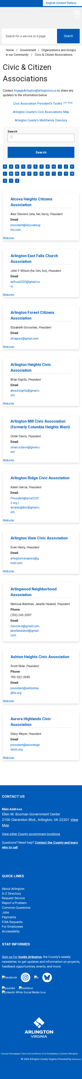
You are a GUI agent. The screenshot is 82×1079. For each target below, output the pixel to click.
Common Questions (16, 908)
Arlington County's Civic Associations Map (41, 112)
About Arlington (13, 889)
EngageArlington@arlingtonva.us (35, 90)
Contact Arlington (68, 1053)
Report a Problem (14, 903)
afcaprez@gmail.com (24, 338)
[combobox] (62, 3)
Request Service (13, 898)
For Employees (12, 926)
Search (12, 131)
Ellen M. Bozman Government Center (31, 814)
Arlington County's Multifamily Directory (41, 120)
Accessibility (11, 931)
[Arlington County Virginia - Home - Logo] (31, 16)
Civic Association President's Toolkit (43, 103)
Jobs (5, 912)
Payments (9, 917)
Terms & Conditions (32, 1053)
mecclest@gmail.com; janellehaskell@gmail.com (25, 630)
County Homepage (10, 1053)
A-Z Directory (11, 893)
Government (28, 50)
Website (8, 238)
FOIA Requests (12, 922)
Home (10, 50)
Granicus (76, 1059)
